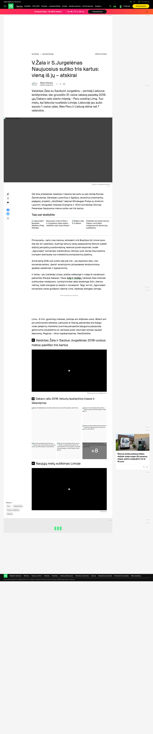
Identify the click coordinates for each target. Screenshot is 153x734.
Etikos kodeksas (136, 576)
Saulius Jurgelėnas (13, 510)
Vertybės (47, 576)
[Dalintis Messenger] (8, 214)
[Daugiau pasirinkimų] (8, 218)
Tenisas (64, 6)
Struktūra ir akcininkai (82, 576)
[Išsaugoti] (143, 467)
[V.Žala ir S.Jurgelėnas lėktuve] (58, 149)
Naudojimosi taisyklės (105, 576)
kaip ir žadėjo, (74, 278)
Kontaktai (55, 576)
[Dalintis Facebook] (8, 210)
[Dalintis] (147, 467)
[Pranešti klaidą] (8, 202)
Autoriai (93, 576)
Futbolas (44, 6)
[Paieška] (110, 6)
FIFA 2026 (36, 6)
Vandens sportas (75, 6)
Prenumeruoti (141, 6)
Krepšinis (27, 6)
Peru (8, 506)
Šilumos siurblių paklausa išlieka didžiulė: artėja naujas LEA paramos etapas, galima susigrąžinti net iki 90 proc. (132, 458)
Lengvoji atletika (54, 6)
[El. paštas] (64, 84)
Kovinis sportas (87, 6)
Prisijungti (126, 6)
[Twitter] (57, 84)
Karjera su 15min (37, 576)
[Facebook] (60, 84)
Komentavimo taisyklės (121, 576)
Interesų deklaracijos (66, 576)
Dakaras (9, 514)
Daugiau (98, 6)
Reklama (26, 576)
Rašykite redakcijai (15, 576)
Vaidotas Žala (18, 506)
